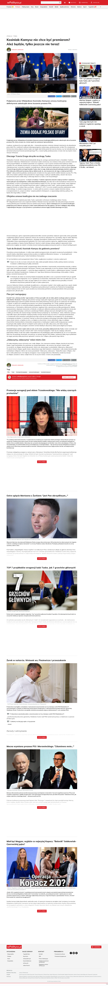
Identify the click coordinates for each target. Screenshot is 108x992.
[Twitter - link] (76, 953)
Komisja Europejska (21, 372)
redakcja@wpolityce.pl (67, 363)
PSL (8, 372)
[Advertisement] (54, 20)
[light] (65, 2)
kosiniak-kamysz (45, 372)
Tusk (13, 372)
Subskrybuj (74, 365)
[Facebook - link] (71, 953)
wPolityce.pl (9, 36)
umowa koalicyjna (34, 372)
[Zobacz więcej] (90, 71)
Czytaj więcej (42, 461)
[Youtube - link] (74, 953)
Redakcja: (9, 970)
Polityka (15, 36)
